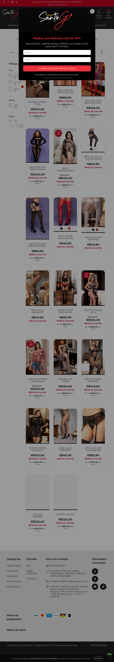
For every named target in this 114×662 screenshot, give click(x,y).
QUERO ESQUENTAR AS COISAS (57, 68)
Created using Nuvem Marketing (57, 78)
